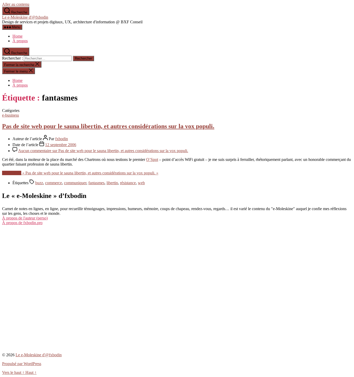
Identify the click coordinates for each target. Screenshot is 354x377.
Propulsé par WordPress (21, 363)
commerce (53, 183)
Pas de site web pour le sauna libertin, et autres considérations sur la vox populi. (108, 126)
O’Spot (152, 159)
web (141, 183)
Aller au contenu (15, 4)
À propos (20, 41)
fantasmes (96, 183)
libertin (112, 183)
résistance (128, 183)
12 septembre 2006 (60, 145)
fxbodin (61, 139)
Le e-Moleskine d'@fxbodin (25, 17)
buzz (39, 183)
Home (17, 36)
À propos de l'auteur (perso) (25, 218)
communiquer (75, 183)
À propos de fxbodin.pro (22, 222)
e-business (10, 115)
